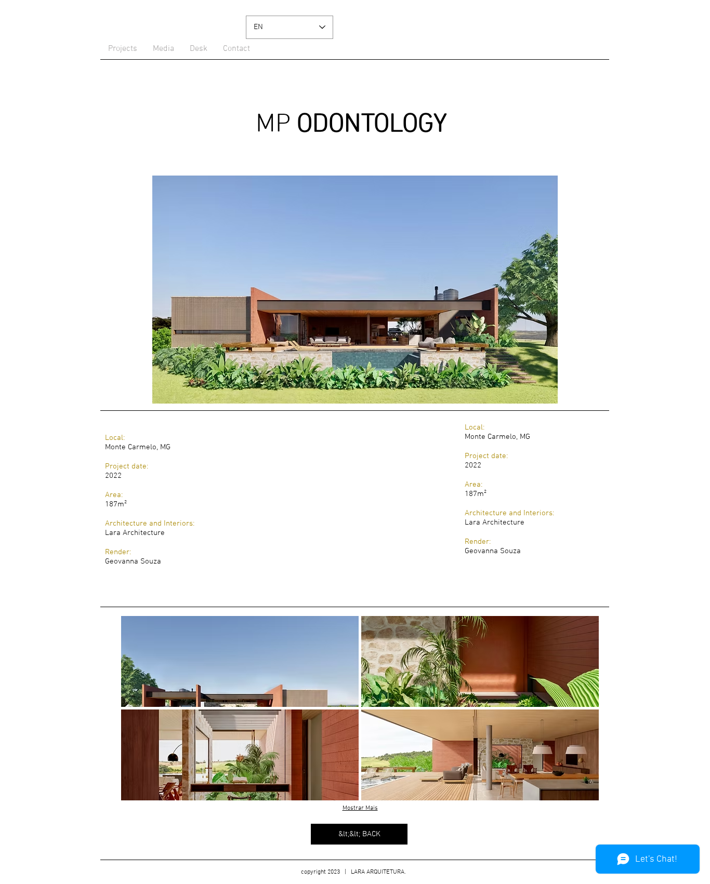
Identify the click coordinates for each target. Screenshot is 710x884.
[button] (240, 661)
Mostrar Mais (360, 808)
